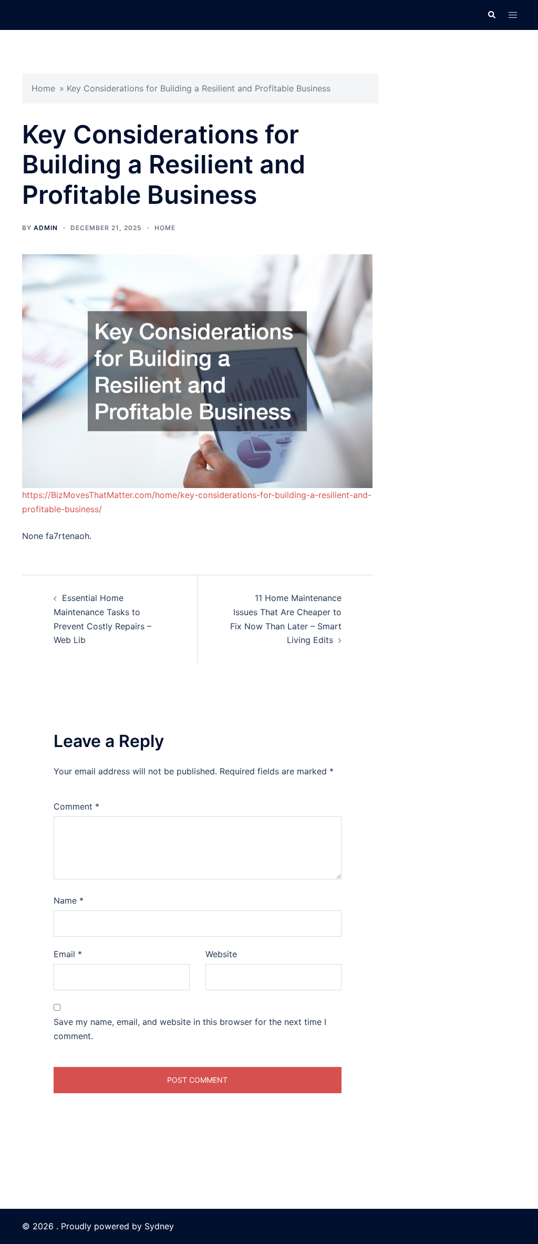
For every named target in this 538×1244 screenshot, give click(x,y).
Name (69, 900)
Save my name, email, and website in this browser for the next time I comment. (190, 1029)
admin (46, 228)
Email (68, 954)
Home (43, 88)
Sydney (159, 1226)
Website (221, 954)
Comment (76, 806)
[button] (491, 15)
